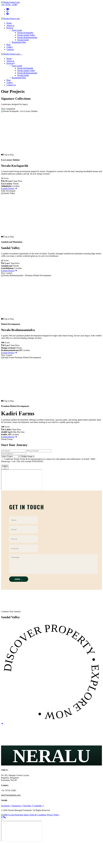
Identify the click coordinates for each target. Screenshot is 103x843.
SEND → (18, 579)
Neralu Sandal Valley (26, 35)
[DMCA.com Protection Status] (15, 815)
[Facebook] (7, 14)
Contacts (10, 49)
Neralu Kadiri (23, 40)
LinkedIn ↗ (39, 806)
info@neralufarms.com (11, 795)
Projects (9, 28)
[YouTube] (7, 9)
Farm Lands (17, 30)
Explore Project (8, 188)
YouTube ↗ (28, 806)
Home (9, 23)
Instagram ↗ (17, 806)
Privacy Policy (53, 815)
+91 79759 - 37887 (9, 4)
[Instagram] (7, 11)
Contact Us (11, 85)
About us (10, 25)
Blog (8, 44)
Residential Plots (19, 42)
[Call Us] (4, 817)
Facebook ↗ (6, 806)
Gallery (9, 47)
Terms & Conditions (37, 815)
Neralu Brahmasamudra (27, 37)
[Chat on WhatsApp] (2, 817)
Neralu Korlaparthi (25, 32)
